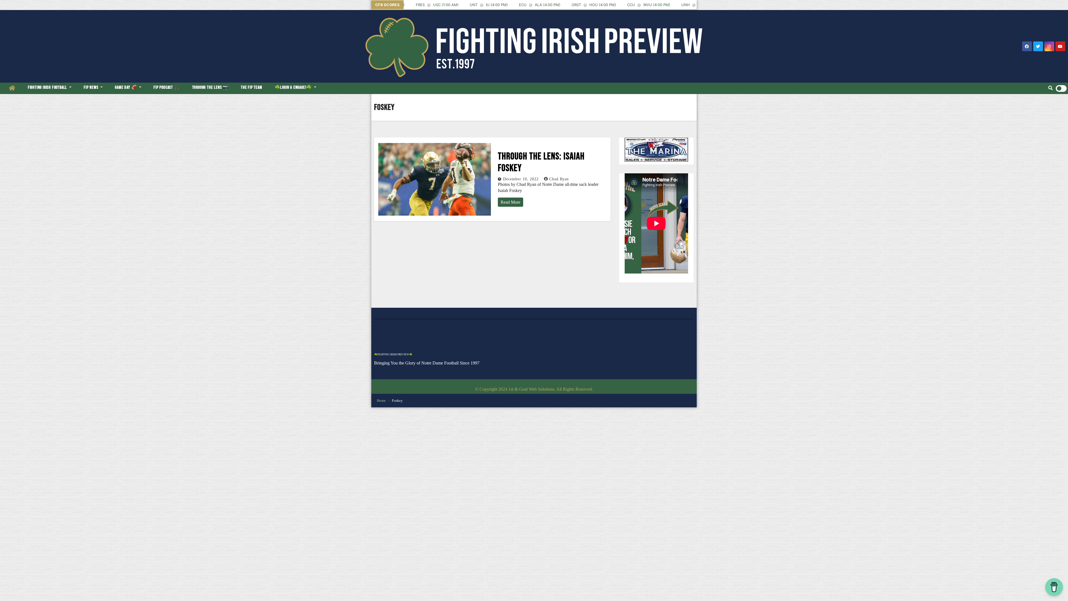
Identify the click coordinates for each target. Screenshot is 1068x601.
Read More (510, 202)
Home (381, 400)
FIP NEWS (91, 87)
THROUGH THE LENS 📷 (210, 87)
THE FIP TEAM (251, 87)
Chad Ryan (559, 179)
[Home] (12, 88)
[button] (1050, 88)
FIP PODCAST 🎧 (167, 87)
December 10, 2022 (521, 179)
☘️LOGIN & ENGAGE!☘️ (294, 87)
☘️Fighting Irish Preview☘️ (393, 354)
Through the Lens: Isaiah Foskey (541, 162)
